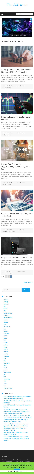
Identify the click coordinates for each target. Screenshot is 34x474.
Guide (5, 338)
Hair (5, 340)
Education (6, 315)
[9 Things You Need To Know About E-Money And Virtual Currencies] (17, 56)
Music (5, 365)
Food (5, 324)
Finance (6, 322)
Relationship (7, 372)
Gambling (6, 333)
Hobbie (6, 345)
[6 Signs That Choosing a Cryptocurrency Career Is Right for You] (17, 150)
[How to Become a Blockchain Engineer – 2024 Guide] (17, 200)
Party (5, 367)
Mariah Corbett (20, 229)
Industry (6, 352)
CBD (5, 311)
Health (6, 342)
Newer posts (27, 282)
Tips (12, 273)
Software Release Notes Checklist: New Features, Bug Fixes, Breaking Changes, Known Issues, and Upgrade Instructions (17, 411)
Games (5, 336)
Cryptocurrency (7, 87)
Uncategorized (8, 388)
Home (5, 347)
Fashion (6, 320)
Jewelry (6, 354)
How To (6, 349)
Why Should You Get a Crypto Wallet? (16, 258)
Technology (7, 379)
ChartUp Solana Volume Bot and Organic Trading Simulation (12, 34)
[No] (32, 468)
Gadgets (6, 331)
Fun (5, 329)
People (6, 370)
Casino (5, 308)
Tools (5, 383)
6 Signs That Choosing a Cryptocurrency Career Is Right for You (15, 166)
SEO (5, 374)
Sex (5, 377)
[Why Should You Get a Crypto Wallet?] (17, 245)
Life (5, 361)
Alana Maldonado (21, 86)
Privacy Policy (23, 471)
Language (6, 356)
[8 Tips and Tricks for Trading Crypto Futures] (17, 103)
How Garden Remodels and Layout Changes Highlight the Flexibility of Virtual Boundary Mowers (16, 438)
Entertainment (8, 317)
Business (6, 231)
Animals (6, 299)
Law (5, 358)
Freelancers (7, 327)
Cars (5, 306)
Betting (6, 302)
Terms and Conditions (13, 471)
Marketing (6, 363)
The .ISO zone (17, 5)
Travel (5, 386)
